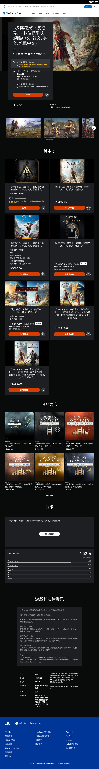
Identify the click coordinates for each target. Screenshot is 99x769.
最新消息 (43, 6)
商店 (9, 6)
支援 (51, 6)
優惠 (47, 13)
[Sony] (93, 4)
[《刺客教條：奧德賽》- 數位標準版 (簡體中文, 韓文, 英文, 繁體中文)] (23, 128)
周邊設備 (35, 6)
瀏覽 (64, 13)
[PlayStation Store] (12, 13)
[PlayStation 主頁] (4, 6)
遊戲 (20, 6)
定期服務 (56, 13)
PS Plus (27, 6)
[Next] (94, 128)
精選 (40, 13)
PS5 (14, 6)
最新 (33, 13)
